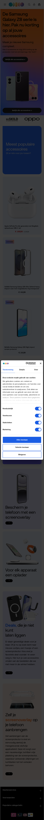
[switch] (38, 415)
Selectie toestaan (22, 447)
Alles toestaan (22, 440)
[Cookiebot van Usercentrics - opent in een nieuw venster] (27, 363)
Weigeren (22, 455)
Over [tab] (36, 370)
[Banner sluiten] (40, 363)
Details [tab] (22, 370)
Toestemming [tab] (8, 370)
